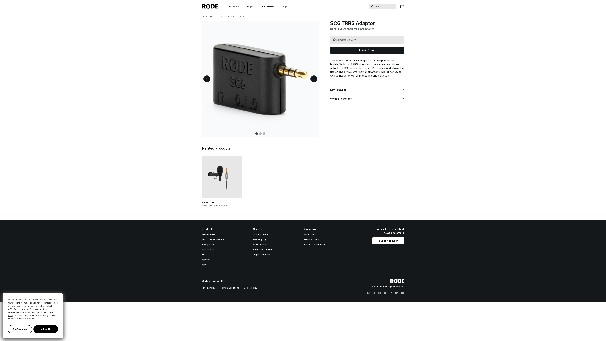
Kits (204, 254)
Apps (250, 6)
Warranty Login (260, 239)
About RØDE (310, 234)
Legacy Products (261, 254)
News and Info (311, 239)
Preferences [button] (20, 329)
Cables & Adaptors (226, 16)
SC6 (242, 16)
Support (286, 6)
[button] (207, 79)
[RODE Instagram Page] (379, 293)
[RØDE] (210, 6)
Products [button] (234, 6)
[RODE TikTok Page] (391, 293)
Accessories (208, 16)
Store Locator (260, 244)
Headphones (208, 244)
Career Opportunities (315, 244)
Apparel (206, 259)
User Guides (267, 6)
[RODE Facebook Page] (368, 293)
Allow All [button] (45, 329)
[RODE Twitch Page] (396, 293)
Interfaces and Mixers (213, 239)
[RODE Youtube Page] (385, 293)
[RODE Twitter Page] (374, 293)
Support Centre (261, 234)
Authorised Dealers (262, 249)
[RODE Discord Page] (402, 293)
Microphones (208, 234)
